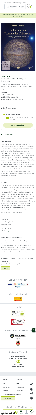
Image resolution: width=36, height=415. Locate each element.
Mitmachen (20, 391)
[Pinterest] (32, 389)
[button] (21, 412)
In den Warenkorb (18, 125)
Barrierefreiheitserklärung (9, 394)
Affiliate (19, 394)
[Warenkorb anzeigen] (32, 413)
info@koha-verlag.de (11, 231)
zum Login (5, 268)
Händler (5, 391)
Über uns (19, 380)
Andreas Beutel (5, 76)
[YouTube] (32, 398)
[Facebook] (32, 385)
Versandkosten (22, 358)
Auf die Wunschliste (8, 135)
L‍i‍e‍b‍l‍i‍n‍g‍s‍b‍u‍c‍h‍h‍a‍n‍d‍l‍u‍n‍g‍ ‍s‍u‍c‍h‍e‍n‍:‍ (15, 3)
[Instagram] (32, 394)
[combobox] (16, 407)
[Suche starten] (31, 407)
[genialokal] (9, 413)
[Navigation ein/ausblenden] (26, 412)
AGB (18, 383)
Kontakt (5, 380)
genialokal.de (8, 15)
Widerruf (8, 398)
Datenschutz (20, 387)
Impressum (6, 387)
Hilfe (4, 383)
